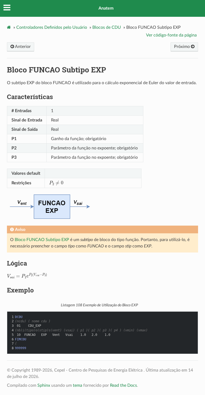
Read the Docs (123, 385)
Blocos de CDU (106, 27)
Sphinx (43, 385)
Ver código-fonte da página (171, 35)
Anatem (105, 8)
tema (77, 385)
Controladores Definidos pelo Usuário (51, 27)
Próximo (182, 46)
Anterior (22, 46)
